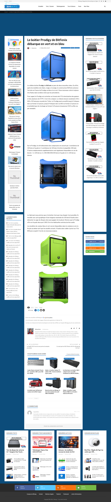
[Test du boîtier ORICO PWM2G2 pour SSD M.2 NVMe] (9, 468)
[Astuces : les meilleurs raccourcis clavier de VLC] (69, 442)
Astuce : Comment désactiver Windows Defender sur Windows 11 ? (72, 476)
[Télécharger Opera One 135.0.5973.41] (42, 442)
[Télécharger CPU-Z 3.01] (35, 468)
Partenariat (66, 494)
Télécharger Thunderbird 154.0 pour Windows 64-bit (46, 460)
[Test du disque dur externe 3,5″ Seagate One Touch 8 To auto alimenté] (16, 442)
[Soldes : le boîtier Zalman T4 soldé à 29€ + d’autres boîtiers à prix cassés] (53, 363)
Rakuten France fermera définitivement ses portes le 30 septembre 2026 (14, 137)
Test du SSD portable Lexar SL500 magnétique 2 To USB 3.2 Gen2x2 (95, 176)
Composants (77, 47)
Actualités (40, 6)
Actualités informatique (65, 47)
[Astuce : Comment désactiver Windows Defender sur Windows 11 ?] (62, 476)
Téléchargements (61, 6)
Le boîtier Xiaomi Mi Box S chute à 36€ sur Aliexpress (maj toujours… (98, 468)
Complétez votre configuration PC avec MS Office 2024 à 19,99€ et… (98, 460)
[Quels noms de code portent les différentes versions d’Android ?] (62, 460)
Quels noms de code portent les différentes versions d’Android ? (71, 460)
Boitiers (72, 47)
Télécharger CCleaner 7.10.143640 (45, 475)
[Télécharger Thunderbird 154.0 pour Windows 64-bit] (35, 460)
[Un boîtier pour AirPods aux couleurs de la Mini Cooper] (35, 383)
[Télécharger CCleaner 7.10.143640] (35, 476)
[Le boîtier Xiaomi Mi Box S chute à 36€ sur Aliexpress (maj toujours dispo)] (88, 468)
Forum (79, 6)
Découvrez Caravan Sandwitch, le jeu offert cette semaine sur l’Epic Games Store (14, 119)
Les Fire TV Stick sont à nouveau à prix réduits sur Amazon (13, 247)
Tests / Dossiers (50, 6)
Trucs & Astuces (71, 6)
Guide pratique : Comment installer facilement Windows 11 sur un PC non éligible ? (95, 106)
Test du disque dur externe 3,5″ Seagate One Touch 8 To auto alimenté (95, 54)
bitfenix (32, 307)
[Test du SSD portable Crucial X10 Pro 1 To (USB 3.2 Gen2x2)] (9, 460)
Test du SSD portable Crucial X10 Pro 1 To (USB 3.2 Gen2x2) (95, 72)
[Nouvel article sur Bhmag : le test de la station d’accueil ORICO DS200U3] (53, 383)
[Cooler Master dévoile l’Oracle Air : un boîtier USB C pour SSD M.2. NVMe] (35, 363)
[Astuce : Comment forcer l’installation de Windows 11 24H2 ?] (62, 468)
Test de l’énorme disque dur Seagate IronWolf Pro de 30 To (95, 143)
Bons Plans (86, 6)
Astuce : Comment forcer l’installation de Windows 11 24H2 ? (72, 468)
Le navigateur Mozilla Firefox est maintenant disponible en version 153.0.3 (14, 65)
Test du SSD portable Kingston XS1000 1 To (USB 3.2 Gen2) (95, 160)
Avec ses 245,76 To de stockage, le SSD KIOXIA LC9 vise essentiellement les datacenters (14, 83)
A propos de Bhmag (31, 494)
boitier (36, 307)
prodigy (40, 307)
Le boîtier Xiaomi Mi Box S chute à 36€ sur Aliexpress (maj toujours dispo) (13, 231)
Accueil (6, 1)
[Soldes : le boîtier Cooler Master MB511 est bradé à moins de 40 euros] (71, 383)
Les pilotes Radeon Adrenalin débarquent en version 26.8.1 (13, 224)
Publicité (58, 494)
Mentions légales (49, 494)
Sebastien (10, 245)
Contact (10, 1)
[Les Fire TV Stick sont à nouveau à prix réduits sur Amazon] (88, 476)
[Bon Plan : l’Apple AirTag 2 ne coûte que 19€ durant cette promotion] (95, 442)
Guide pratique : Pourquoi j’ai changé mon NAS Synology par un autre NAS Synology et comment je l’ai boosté (95, 125)
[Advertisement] (55, 24)
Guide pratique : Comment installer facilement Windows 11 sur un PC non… (20, 476)
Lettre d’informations (76, 494)
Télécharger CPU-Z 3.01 (45, 466)
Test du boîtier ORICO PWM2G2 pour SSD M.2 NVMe (95, 89)
